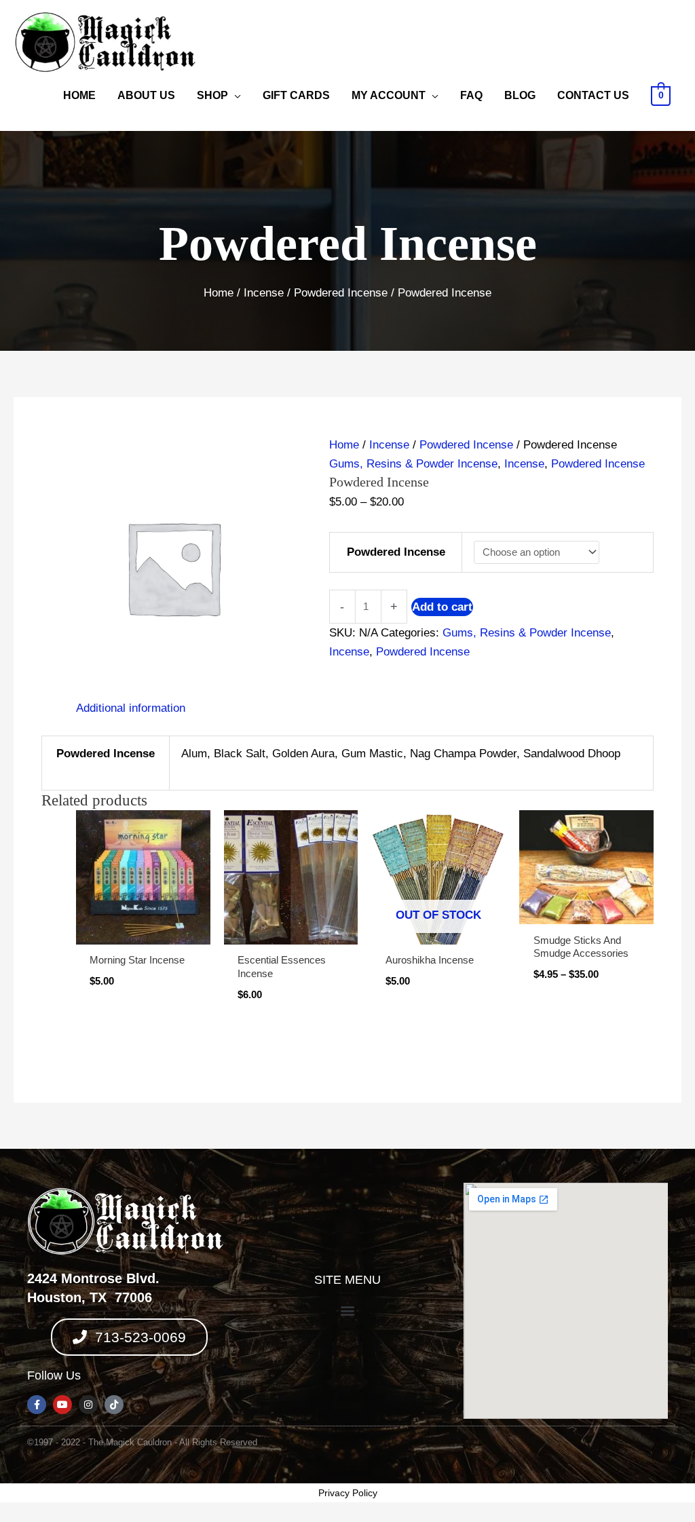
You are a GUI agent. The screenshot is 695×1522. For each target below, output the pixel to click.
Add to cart (442, 607)
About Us (146, 95)
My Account (389, 95)
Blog (520, 95)
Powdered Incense (341, 292)
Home (79, 95)
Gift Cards (296, 95)
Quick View (143, 930)
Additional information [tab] (130, 708)
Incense (264, 292)
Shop (212, 95)
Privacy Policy (347, 1492)
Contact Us (593, 95)
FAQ (471, 95)
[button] (347, 1310)
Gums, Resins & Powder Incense (413, 463)
